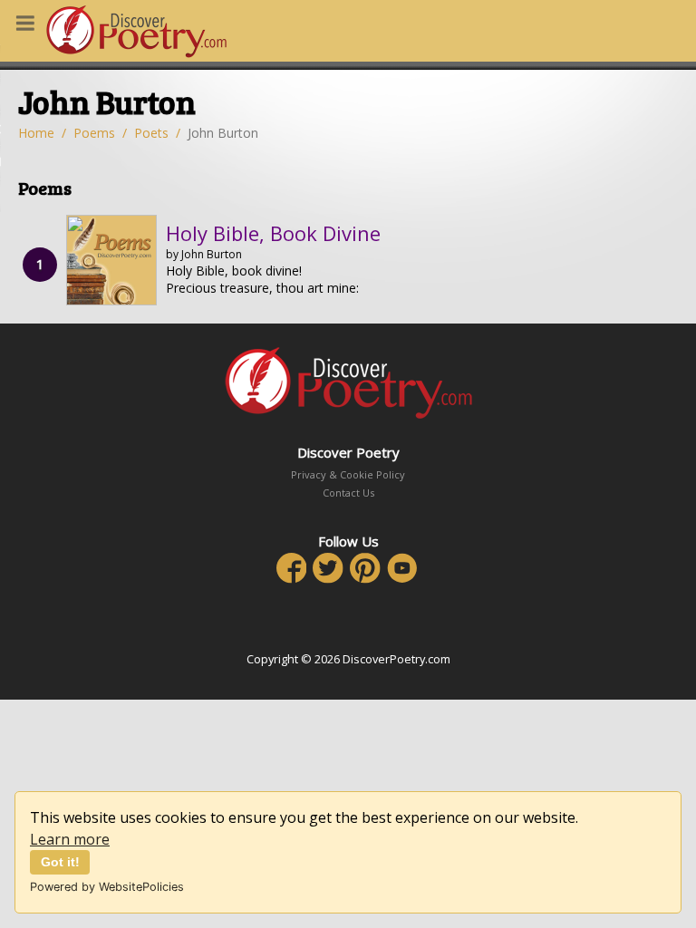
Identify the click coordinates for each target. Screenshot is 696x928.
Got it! (60, 862)
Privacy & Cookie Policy (348, 474)
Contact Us (348, 492)
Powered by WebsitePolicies (107, 887)
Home (36, 132)
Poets (151, 132)
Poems (94, 132)
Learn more (70, 839)
